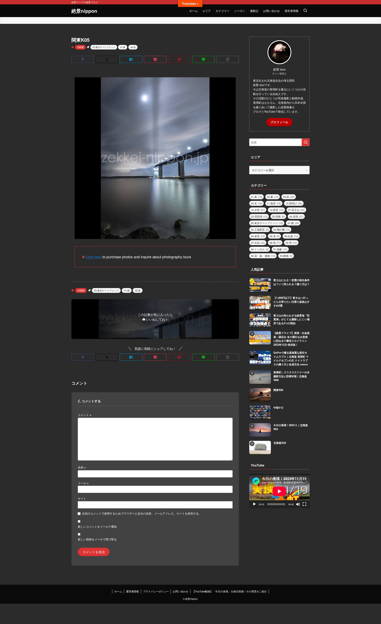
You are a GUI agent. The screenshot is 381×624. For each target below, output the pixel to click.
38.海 (133, 47)
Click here (93, 256)
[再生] (254, 504)
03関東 (80, 47)
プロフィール (279, 122)
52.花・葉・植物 (263, 256)
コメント (84, 415)
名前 (82, 467)
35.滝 (274, 236)
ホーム (118, 591)
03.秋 (288, 197)
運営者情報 (132, 591)
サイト (82, 498)
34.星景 (258, 236)
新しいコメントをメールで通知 (97, 526)
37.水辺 (258, 243)
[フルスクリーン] (304, 504)
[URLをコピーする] (227, 59)
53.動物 (286, 256)
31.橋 (122, 47)
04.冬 (256, 203)
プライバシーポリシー (156, 591)
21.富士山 (296, 210)
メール (83, 483)
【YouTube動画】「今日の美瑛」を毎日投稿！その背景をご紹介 (229, 591)
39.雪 (291, 243)
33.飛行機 (281, 229)
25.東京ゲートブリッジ (103, 47)
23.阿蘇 (278, 216)
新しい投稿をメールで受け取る (97, 539)
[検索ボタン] (305, 10)
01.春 (256, 197)
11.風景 (274, 203)
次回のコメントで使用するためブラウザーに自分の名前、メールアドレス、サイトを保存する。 (141, 513)
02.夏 (272, 197)
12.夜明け (294, 203)
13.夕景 (258, 210)
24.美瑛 (296, 216)
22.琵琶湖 (259, 216)
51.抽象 (280, 249)
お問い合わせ (180, 591)
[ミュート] (298, 504)
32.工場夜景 (260, 229)
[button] (82, 59)
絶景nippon (84, 10)
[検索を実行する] (306, 142)
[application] (279, 491)
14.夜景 (276, 210)
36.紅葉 (291, 236)
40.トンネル (260, 249)
